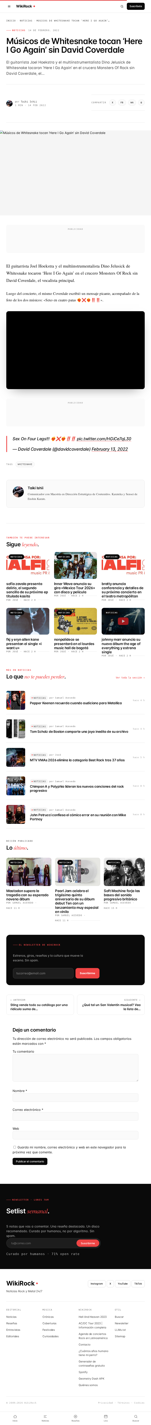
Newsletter (121, 1323)
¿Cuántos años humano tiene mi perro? (93, 1353)
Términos (124, 1403)
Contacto (84, 1344)
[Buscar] (122, 6)
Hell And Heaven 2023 (93, 1316)
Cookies (139, 1403)
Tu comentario (23, 1051)
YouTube (123, 1283)
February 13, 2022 (110, 449)
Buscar (119, 1316)
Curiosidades (50, 1336)
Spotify (83, 1372)
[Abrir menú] (9, 6)
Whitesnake (25, 464)
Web (16, 1129)
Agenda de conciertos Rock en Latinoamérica (93, 1336)
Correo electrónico (28, 1110)
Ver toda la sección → (130, 677)
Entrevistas (13, 1329)
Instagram (97, 1283)
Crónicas (47, 1316)
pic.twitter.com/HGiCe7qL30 (104, 438)
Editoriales (12, 1336)
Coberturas (49, 1323)
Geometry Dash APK (91, 1378)
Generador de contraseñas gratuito (92, 1363)
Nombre (20, 1091)
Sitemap (120, 1336)
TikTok (138, 1283)
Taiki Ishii (29, 101)
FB (122, 102)
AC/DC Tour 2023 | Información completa (92, 1325)
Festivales (48, 1329)
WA (132, 102)
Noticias (26, 20)
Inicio (11, 20)
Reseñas (11, 1323)
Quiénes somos (88, 1385)
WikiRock (24, 6)
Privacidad (105, 1403)
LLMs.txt (120, 1329)
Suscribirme (87, 973)
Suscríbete (136, 6)
